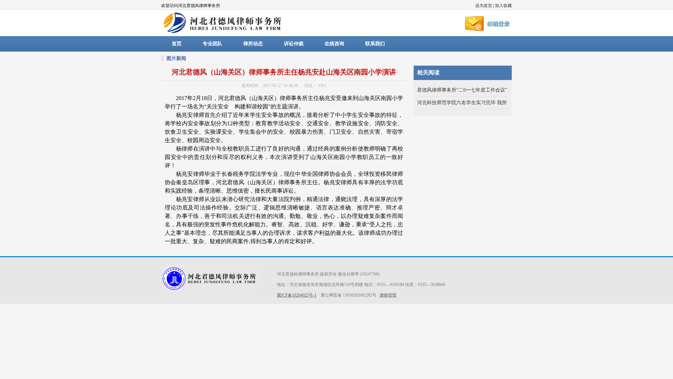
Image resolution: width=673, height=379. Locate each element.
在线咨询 (334, 43)
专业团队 (212, 43)
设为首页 (483, 5)
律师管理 (388, 295)
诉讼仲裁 (294, 43)
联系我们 (375, 43)
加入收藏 (503, 5)
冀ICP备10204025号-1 (297, 295)
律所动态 (253, 43)
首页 (177, 43)
